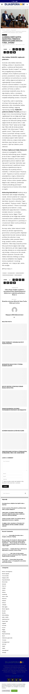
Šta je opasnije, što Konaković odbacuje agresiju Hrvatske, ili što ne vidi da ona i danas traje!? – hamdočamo (14, 541)
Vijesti (3, 646)
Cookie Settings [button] (6, 690)
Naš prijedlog (5, 615)
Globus (4, 592)
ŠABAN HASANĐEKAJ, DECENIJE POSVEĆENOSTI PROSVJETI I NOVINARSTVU (14, 409)
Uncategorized (5, 642)
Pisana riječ (4, 34)
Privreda (4, 625)
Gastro (3, 590)
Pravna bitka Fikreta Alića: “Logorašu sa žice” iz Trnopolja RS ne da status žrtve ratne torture (14, 561)
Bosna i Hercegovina (7, 571)
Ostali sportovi (5, 619)
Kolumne (4, 598)
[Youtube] (20, 679)
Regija (3, 629)
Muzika (4, 613)
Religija (4, 631)
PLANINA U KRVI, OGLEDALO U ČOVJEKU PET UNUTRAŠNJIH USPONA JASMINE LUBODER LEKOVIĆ (13, 525)
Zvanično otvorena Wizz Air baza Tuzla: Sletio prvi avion (14, 302)
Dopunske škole (6, 579)
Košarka (4, 600)
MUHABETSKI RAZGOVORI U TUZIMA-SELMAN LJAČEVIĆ (12, 365)
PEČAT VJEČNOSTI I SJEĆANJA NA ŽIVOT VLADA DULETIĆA (13, 342)
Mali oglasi (4, 606)
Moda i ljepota (5, 608)
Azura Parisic (5, 548)
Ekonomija (4, 581)
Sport (3, 635)
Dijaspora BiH (5, 577)
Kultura (4, 602)
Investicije (4, 594)
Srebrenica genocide (7, 637)
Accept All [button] (14, 690)
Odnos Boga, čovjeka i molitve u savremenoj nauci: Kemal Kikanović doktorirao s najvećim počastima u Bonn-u (14, 292)
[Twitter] (12, 679)
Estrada (4, 584)
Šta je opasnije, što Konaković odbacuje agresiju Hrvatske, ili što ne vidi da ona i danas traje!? (14, 544)
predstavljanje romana (8, 275)
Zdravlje (4, 652)
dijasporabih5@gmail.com (17, 675)
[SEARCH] (25, 493)
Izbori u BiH (5, 596)
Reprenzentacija (6, 633)
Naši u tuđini (5, 617)
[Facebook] (8, 679)
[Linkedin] (16, 679)
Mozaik (4, 611)
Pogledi (4, 623)
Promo (3, 627)
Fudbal (3, 588)
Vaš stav (4, 644)
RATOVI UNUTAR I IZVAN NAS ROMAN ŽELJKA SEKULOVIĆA (12, 387)
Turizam (4, 640)
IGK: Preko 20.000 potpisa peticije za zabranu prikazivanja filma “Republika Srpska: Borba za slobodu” (14, 555)
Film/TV (4, 586)
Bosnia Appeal (5, 573)
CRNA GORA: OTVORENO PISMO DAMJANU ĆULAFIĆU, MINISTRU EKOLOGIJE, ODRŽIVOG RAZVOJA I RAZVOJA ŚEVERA (13, 514)
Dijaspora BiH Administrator (9, 44)
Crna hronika (5, 575)
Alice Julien (5, 559)
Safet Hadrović (18, 275)
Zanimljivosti (5, 650)
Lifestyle (4, 604)
